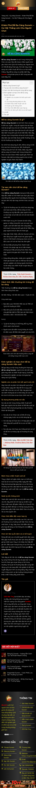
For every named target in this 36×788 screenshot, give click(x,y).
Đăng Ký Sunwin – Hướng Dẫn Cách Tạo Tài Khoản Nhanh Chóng (19, 654)
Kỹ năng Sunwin (15, 16)
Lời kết (6, 112)
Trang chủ (4, 16)
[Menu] (3, 3)
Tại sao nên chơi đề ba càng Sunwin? (16, 88)
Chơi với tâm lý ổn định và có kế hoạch (19, 110)
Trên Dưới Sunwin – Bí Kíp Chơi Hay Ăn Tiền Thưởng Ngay (20, 680)
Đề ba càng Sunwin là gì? (12, 86)
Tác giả (6, 114)
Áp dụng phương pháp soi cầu (16, 101)
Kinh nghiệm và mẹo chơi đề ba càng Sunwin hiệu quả (16, 94)
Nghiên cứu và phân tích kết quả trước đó (19, 98)
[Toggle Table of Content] (30, 82)
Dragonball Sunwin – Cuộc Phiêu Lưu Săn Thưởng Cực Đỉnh (20, 673)
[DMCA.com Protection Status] (9, 734)
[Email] (5, 631)
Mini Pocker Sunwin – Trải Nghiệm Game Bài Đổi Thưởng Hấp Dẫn (20, 661)
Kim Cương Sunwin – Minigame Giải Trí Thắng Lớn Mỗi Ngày (20, 667)
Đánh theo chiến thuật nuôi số (16, 103)
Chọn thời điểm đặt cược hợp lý (17, 108)
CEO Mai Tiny (20, 36)
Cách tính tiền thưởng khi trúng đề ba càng (18, 90)
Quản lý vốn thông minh (14, 106)
